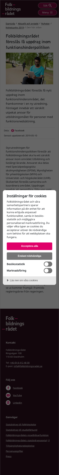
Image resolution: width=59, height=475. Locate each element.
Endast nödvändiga (29, 255)
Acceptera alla (29, 246)
